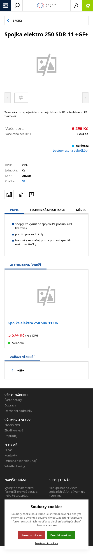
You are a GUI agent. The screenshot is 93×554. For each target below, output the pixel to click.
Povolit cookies (60, 535)
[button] (5, 5)
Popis (14, 210)
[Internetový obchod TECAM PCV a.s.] (46, 5)
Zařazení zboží (22, 357)
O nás (8, 450)
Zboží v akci (12, 425)
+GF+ (20, 370)
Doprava (10, 405)
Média (81, 210)
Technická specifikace (47, 210)
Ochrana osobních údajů (21, 461)
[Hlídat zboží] (20, 194)
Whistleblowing (15, 466)
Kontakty (11, 455)
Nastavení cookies (46, 543)
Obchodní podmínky (18, 411)
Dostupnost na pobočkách (70, 150)
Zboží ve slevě (14, 430)
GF (23, 181)
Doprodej (11, 436)
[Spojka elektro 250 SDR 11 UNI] (46, 295)
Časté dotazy (13, 400)
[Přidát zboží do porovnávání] (9, 194)
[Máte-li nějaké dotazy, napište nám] (31, 194)
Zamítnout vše (32, 535)
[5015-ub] (46, 64)
